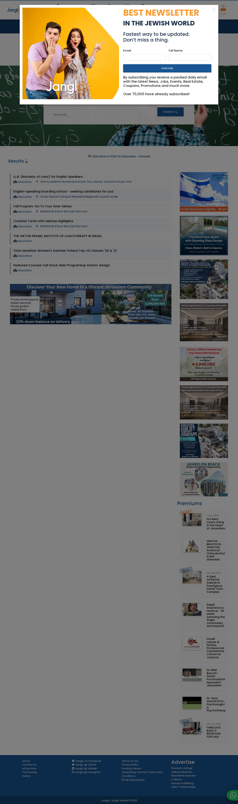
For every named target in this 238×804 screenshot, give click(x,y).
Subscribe (167, 68)
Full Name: (176, 51)
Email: (127, 51)
